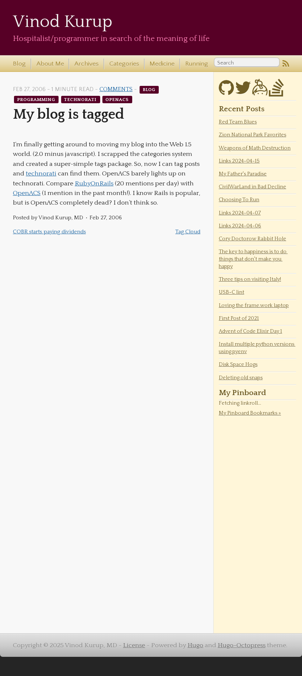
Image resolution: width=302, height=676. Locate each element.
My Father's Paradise (243, 174)
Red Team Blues (238, 122)
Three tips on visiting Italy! (250, 279)
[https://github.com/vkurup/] (226, 92)
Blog (19, 63)
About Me (50, 63)
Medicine (162, 63)
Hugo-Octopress (242, 645)
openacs (117, 99)
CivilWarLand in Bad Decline (252, 187)
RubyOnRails (94, 183)
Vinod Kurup (62, 22)
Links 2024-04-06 (240, 226)
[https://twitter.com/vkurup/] (243, 92)
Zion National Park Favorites (252, 135)
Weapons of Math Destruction (255, 148)
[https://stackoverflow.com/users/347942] (276, 92)
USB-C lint (231, 292)
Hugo (195, 645)
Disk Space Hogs (238, 364)
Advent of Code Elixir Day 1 (250, 331)
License (134, 645)
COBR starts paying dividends (49, 232)
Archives (86, 63)
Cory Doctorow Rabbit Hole (252, 239)
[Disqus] (106, 338)
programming (36, 99)
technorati (80, 99)
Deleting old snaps (241, 378)
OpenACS (27, 193)
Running (196, 63)
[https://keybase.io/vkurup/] (259, 92)
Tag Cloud (187, 232)
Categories (124, 63)
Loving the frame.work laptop (254, 306)
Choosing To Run (239, 200)
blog (149, 89)
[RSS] (285, 64)
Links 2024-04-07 (240, 213)
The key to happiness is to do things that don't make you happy (253, 259)
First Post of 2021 (239, 318)
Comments (116, 89)
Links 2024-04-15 (239, 161)
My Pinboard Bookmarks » (250, 413)
